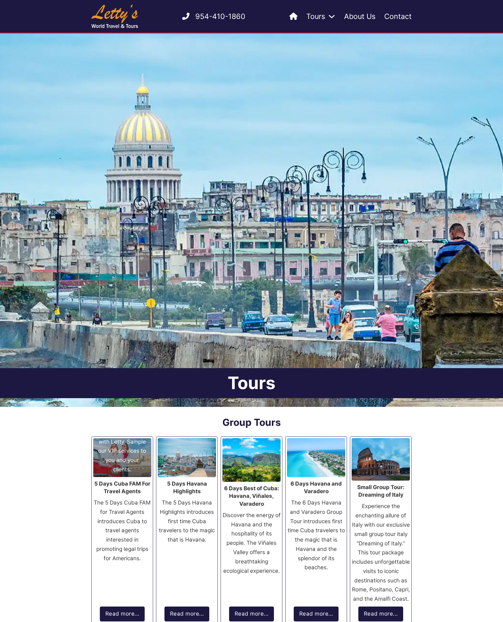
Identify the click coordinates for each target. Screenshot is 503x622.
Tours (315, 16)
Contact (398, 16)
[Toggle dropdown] (331, 16)
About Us (360, 16)
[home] (293, 16)
